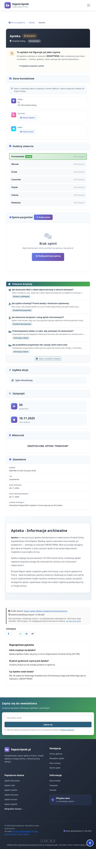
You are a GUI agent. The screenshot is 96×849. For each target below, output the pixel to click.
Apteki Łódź (9, 785)
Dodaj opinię (44, 217)
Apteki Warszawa (12, 780)
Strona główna (18, 22)
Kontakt (53, 790)
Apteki (32, 22)
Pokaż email (27, 131)
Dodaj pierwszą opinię (49, 256)
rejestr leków (23, 834)
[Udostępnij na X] (14, 633)
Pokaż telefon (28, 117)
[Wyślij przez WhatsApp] (20, 633)
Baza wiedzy (55, 763)
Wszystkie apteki (57, 758)
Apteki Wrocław (11, 794)
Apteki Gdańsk (10, 804)
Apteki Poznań (10, 799)
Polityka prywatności (67, 730)
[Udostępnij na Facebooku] (8, 633)
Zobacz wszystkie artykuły (49, 359)
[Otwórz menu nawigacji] (89, 5)
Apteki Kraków (10, 790)
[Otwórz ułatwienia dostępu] (90, 842)
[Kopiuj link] (32, 633)
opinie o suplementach (22, 831)
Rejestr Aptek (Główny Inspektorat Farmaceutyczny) (45, 611)
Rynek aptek (55, 767)
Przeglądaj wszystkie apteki (31, 66)
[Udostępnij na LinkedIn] (26, 633)
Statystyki (54, 785)
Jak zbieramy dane (73, 621)
